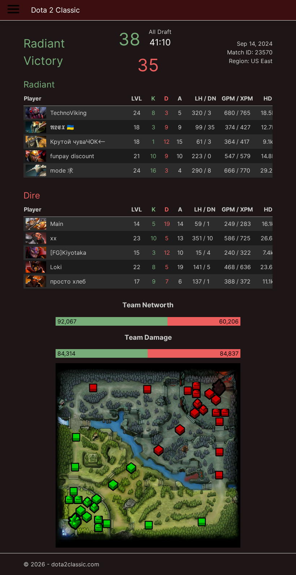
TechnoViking (68, 112)
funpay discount (72, 156)
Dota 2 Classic (55, 10)
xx (53, 238)
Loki (56, 267)
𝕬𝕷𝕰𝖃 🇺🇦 (62, 127)
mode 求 (61, 170)
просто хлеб (68, 281)
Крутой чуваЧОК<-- (77, 141)
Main (56, 223)
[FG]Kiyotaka (68, 252)
